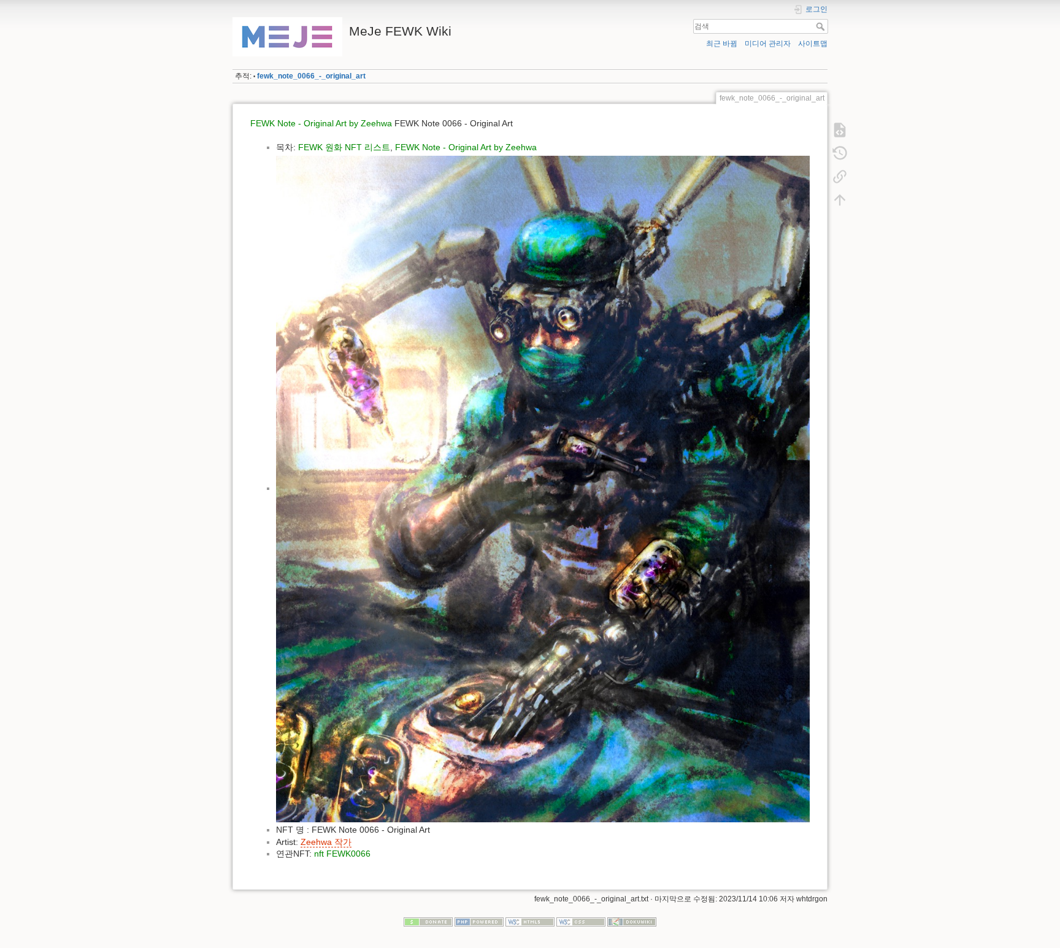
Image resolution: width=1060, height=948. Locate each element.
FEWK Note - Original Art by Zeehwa (321, 123)
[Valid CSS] (580, 921)
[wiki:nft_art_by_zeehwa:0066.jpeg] (543, 488)
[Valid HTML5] (530, 921)
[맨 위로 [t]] (840, 200)
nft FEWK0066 (342, 853)
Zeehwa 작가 (326, 842)
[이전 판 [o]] (840, 153)
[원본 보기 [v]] (840, 130)
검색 (822, 26)
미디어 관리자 (768, 43)
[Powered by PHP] (479, 921)
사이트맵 (813, 43)
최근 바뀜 (721, 43)
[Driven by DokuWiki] (631, 921)
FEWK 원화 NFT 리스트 (344, 147)
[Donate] (428, 921)
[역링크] (840, 176)
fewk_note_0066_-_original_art (311, 76)
